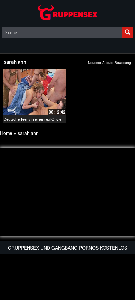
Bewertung (123, 62)
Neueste (94, 62)
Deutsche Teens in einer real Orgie (32, 119)
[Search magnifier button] (127, 32)
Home (6, 133)
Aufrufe (107, 62)
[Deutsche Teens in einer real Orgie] (34, 92)
